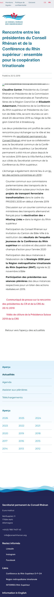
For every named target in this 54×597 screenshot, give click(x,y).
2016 (21, 441)
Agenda (6, 382)
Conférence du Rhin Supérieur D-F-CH (24, 573)
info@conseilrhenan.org (15, 535)
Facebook (10, 560)
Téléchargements (12, 397)
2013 (21, 448)
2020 (5, 433)
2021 (37, 425)
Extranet (32, 2)
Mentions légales (9, 3)
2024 (38, 418)
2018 (37, 433)
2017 (4, 441)
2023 (5, 425)
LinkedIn (10, 549)
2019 (21, 433)
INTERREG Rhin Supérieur (18, 585)
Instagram (10, 554)
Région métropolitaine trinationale (21, 579)
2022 (21, 425)
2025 (21, 418)
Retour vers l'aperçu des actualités (25, 330)
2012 (37, 448)
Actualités (8, 374)
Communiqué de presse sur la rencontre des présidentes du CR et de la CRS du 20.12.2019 (26, 303)
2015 (37, 441)
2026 (5, 418)
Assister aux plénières (14, 389)
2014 (5, 448)
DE (45, 2)
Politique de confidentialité (20, 3)
